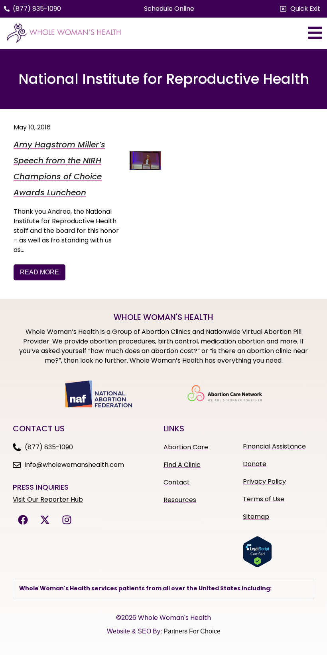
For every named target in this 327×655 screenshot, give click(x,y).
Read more (39, 272)
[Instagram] (67, 520)
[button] (300, 9)
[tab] (163, 588)
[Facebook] (23, 520)
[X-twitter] (45, 520)
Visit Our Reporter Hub (48, 499)
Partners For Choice (192, 631)
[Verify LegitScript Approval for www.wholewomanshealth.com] (257, 565)
